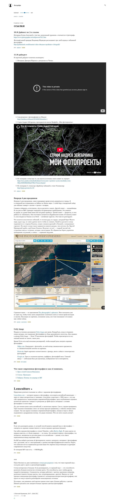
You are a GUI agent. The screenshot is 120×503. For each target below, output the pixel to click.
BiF (15, 422)
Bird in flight (58, 431)
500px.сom (21, 346)
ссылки (21, 16)
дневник (18, 322)
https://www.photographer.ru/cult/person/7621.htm (30, 37)
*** (15, 459)
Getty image (19, 329)
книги (16, 16)
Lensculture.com (19, 395)
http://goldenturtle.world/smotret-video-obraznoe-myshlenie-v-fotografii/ (37, 44)
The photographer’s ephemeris (48, 312)
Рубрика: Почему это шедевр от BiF (29, 378)
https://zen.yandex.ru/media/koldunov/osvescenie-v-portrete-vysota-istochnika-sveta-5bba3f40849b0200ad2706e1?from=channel (44, 182)
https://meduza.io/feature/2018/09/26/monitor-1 (32, 119)
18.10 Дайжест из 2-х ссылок (26, 32)
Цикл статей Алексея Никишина (28, 372)
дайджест (19, 47)
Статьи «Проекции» (24, 375)
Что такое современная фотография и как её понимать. (38, 368)
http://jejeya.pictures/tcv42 (25, 188)
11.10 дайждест (20, 54)
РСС (37, 493)
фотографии (23, 361)
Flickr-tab (20, 351)
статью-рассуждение (46, 463)
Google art (20, 356)
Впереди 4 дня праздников (25, 198)
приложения (24, 322)
